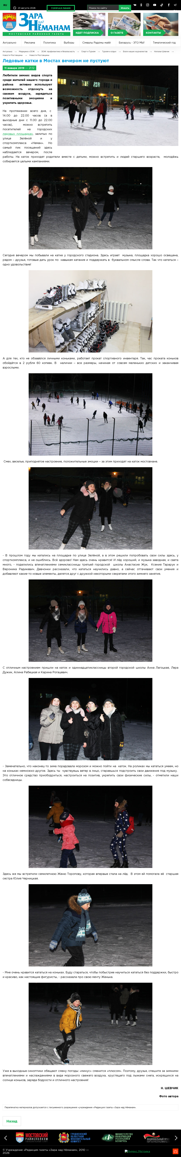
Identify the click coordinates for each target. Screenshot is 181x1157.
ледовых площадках (18, 133)
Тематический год (164, 42)
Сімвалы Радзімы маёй (96, 42)
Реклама (29, 42)
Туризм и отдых (109, 52)
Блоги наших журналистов (135, 52)
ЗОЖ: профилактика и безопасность (58, 52)
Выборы (69, 42)
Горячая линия (61, 8)
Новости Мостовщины (13, 55)
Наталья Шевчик (161, 52)
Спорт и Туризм (88, 52)
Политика (49, 42)
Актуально (9, 42)
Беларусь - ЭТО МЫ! (132, 42)
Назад (11, 1121)
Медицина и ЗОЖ (27, 52)
